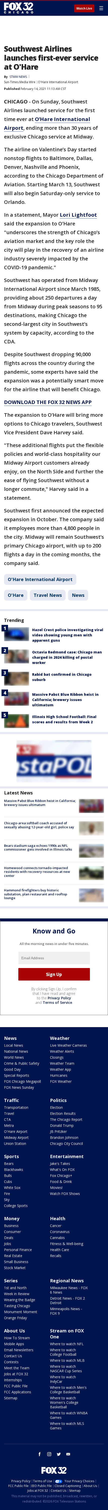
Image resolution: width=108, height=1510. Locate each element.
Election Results (63, 1113)
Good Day (12, 1069)
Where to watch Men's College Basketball (68, 1389)
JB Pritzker (58, 1131)
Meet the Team (16, 1367)
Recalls (55, 1255)
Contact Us (13, 1355)
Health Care (59, 1249)
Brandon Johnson (64, 1137)
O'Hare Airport (15, 1131)
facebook (40, 1454)
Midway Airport (16, 1137)
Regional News (67, 1281)
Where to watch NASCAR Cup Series (66, 1368)
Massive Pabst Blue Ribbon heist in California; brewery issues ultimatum (65, 699)
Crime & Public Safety (21, 1063)
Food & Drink (61, 1181)
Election (56, 1107)
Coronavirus (60, 1231)
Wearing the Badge (19, 1299)
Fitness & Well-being (66, 1243)
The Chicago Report (66, 1119)
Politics (58, 1100)
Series (11, 1281)
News (78, 595)
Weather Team (62, 1063)
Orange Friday (15, 1317)
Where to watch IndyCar (63, 1379)
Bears (9, 1163)
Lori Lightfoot (78, 214)
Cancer (55, 1225)
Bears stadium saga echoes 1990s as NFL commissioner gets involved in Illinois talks (38, 847)
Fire (7, 1193)
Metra (9, 1125)
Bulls (8, 1175)
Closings (57, 1057)
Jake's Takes (60, 1163)
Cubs (8, 1181)
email (68, 1454)
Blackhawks (13, 1169)
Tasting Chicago (17, 1305)
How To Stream (17, 1337)
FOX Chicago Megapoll (22, 1081)
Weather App (60, 1069)
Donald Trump (62, 1125)
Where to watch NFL (67, 1343)
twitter (59, 1454)
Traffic (11, 1100)
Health (57, 1218)
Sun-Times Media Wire (19, 82)
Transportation (16, 1107)
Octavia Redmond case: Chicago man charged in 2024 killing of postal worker (67, 657)
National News (16, 1051)
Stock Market (15, 1267)
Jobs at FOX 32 (16, 1373)
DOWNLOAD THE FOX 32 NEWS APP (48, 402)
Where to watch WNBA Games (69, 1415)
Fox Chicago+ (61, 1175)
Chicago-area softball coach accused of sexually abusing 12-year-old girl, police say (39, 825)
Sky (7, 1199)
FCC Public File (16, 1386)
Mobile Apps (14, 1343)
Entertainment (67, 1156)
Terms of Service (57, 1002)
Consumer (12, 1231)
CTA (7, 1119)
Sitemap (10, 1398)
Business (11, 1225)
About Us (14, 1331)
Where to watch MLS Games (67, 1425)
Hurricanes (58, 1075)
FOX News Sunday (19, 1087)
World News (14, 1057)
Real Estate (13, 1255)
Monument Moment (20, 1311)
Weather (60, 1038)
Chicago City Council (66, 1143)
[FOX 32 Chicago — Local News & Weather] (18, 8)
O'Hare (16, 595)
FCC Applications (17, 1392)
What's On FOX (62, 1169)
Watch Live (84, 8)
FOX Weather (61, 1081)
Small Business (16, 1261)
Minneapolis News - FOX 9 (66, 1311)
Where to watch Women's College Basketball (64, 1402)
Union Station (15, 1143)
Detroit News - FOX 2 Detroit (67, 1300)
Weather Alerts (62, 1051)
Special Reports (16, 1075)
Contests (11, 1361)
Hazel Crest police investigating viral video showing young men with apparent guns (67, 635)
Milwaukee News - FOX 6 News (69, 1290)
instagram (49, 1454)
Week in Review (16, 1293)
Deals (8, 1237)
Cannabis (57, 1237)
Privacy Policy (59, 998)
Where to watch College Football (63, 1352)
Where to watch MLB (67, 1360)
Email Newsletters (18, 1349)
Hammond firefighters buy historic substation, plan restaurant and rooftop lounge (35, 894)
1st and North (15, 1287)
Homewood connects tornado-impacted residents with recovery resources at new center (37, 872)
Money (11, 1218)
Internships (13, 1380)
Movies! (56, 1187)
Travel (9, 1113)
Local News (13, 1045)
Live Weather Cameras (68, 1045)
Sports (11, 1156)
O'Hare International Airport (58, 82)
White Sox (12, 1187)
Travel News (48, 595)
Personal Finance (18, 1249)
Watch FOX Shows (65, 1193)
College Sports (16, 1205)
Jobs (7, 1243)
